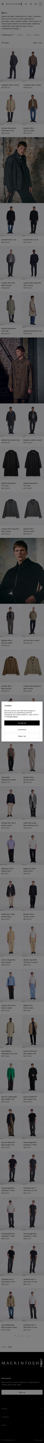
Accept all (22, 723)
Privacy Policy (12, 716)
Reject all (22, 736)
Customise (22, 730)
